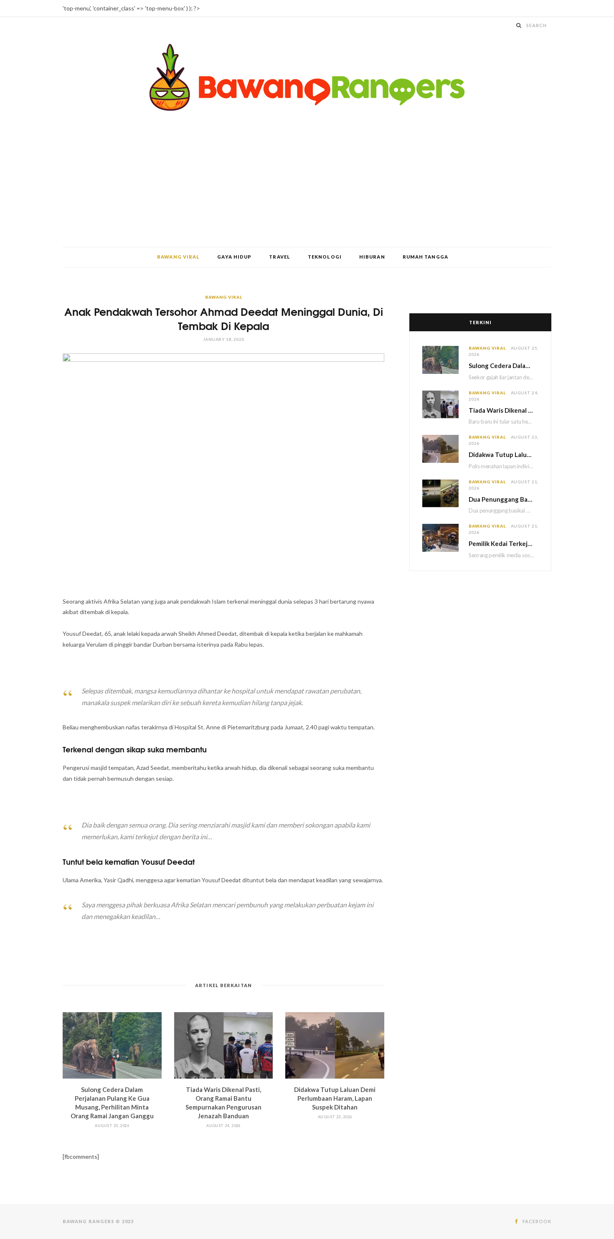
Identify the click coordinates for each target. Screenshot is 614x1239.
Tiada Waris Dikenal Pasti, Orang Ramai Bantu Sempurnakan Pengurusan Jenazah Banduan (503, 410)
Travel (279, 256)
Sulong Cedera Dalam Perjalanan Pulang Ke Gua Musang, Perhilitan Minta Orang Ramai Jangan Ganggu (503, 365)
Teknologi (325, 256)
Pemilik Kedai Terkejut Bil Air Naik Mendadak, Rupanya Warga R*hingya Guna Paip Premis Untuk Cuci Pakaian (503, 543)
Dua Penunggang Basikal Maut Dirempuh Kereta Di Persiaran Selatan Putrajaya (503, 499)
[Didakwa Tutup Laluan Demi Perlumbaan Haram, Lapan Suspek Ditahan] (334, 1045)
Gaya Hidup (234, 256)
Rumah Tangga (425, 256)
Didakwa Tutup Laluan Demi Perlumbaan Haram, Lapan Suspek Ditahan (335, 1098)
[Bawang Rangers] (307, 77)
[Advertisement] (307, 184)
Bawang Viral (178, 256)
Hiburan (372, 256)
